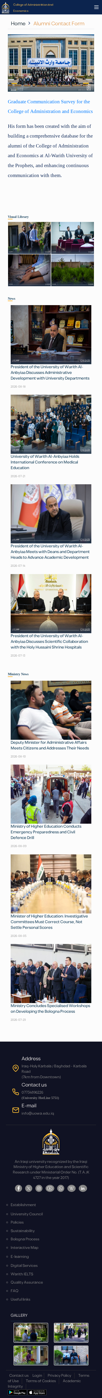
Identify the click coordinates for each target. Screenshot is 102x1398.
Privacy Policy (59, 1376)
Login (37, 1376)
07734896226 (32, 1092)
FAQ (15, 1291)
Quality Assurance (27, 1282)
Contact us (19, 1376)
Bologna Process (25, 1239)
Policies (17, 1222)
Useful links (20, 1300)
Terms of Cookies (41, 1381)
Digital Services (24, 1266)
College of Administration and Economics (33, 7)
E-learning (20, 1257)
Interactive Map (24, 1248)
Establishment (23, 1205)
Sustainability (23, 1231)
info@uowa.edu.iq (38, 1114)
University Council (27, 1214)
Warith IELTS (22, 1274)
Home (18, 24)
